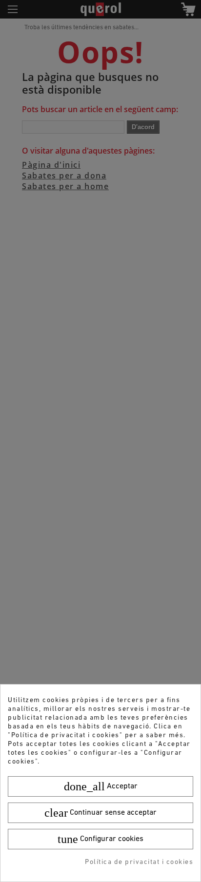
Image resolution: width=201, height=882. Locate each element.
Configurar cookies (100, 839)
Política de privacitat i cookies (139, 862)
